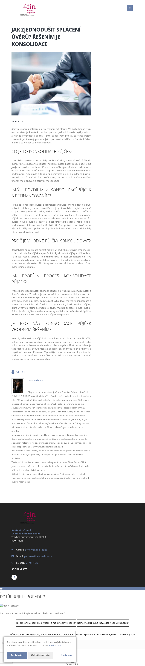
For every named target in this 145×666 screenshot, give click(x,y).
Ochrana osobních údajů (25, 533)
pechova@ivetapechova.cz (38, 556)
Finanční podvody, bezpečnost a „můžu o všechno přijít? (105, 634)
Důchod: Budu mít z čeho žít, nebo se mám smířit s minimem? (42, 634)
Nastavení (66, 655)
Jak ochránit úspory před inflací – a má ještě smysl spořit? (46, 622)
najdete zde (55, 645)
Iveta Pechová (35, 380)
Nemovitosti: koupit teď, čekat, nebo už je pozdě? (103, 622)
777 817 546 (32, 562)
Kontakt (16, 530)
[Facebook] (14, 577)
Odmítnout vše (40, 655)
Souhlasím (17, 655)
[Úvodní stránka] (33, 9)
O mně (27, 530)
